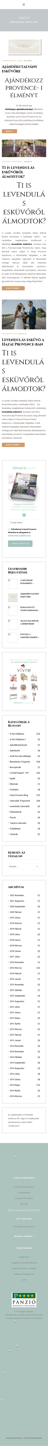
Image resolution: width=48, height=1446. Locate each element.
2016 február (16, 973)
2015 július (15, 1007)
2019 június (15, 918)
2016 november (17, 962)
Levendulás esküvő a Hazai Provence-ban (23, 342)
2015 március (16, 1029)
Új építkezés (15, 829)
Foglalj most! (24, 1257)
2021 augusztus (17, 901)
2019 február (16, 929)
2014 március (16, 1096)
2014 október (16, 1057)
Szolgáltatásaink (24, 1193)
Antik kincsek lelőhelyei (20, 756)
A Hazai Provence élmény (24, 1187)
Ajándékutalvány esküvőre (19, 69)
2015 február (16, 1035)
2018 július (15, 934)
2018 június (15, 940)
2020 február (16, 912)
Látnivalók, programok (20, 801)
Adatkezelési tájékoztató (24, 1274)
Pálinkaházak (16, 812)
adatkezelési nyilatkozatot (19, 536)
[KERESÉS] (37, 866)
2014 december (17, 1046)
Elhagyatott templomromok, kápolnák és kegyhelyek (29, 609)
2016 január (15, 979)
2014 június (15, 1079)
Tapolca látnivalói (18, 823)
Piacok (13, 817)
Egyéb (12, 778)
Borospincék (15, 767)
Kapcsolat (24, 1204)
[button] (24, 1236)
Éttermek (14, 784)
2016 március (16, 968)
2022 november (17, 895)
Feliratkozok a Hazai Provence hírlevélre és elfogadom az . (22, 532)
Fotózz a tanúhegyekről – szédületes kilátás (29, 636)
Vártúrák (14, 834)
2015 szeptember (17, 996)
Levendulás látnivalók (20, 806)
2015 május (15, 1018)
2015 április (15, 1024)
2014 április (15, 1090)
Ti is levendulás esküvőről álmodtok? (18, 172)
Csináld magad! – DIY (19, 773)
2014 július (15, 1074)
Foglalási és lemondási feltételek (24, 1263)
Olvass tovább (15, 287)
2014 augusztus (17, 1068)
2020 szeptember (17, 906)
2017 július (15, 957)
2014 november (17, 1051)
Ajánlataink (22, 60)
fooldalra (6, 161)
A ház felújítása (17, 734)
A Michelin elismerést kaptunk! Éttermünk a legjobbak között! (27, 582)
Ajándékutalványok (9, 60)
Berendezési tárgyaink (20, 762)
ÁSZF (24, 1280)
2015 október (16, 990)
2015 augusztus (17, 1001)
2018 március (16, 945)
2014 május (15, 1085)
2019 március (16, 923)
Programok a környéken (24, 1198)
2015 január (15, 1040)
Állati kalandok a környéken (29, 622)
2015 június (15, 1012)
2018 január (15, 951)
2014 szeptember (17, 1063)
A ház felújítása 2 (18, 739)
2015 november (17, 984)
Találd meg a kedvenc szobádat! (24, 1268)
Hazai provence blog (18, 161)
